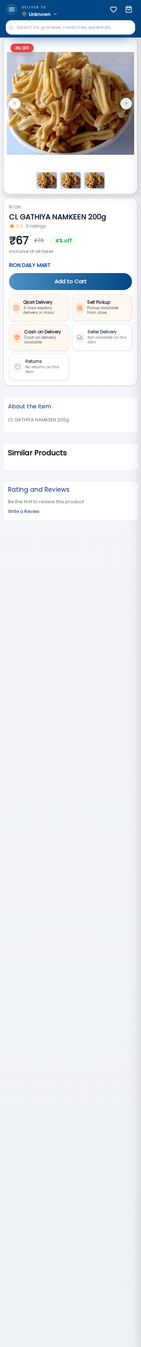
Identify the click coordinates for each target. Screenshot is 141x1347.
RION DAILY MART (30, 265)
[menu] (11, 9)
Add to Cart (71, 281)
